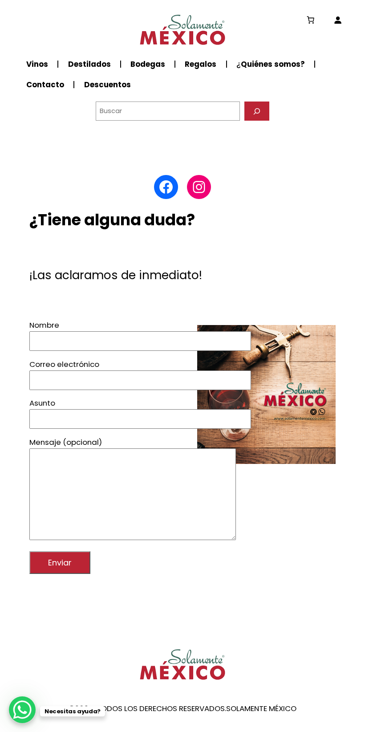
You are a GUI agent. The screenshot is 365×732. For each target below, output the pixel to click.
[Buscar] (256, 111)
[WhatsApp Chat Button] (22, 709)
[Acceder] (337, 20)
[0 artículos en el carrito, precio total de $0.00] (310, 20)
